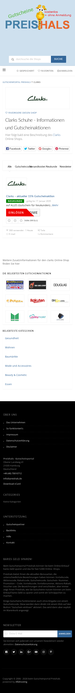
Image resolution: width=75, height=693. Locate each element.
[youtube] (36, 652)
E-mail (12, 234)
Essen (8, 384)
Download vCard (12, 483)
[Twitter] (14, 652)
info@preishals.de (12, 478)
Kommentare (46, 234)
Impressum (12, 434)
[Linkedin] (21, 652)
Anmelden (65, 70)
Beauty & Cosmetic (16, 375)
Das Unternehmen (15, 422)
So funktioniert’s (14, 428)
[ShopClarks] (37, 98)
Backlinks (11, 530)
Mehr (55, 205)
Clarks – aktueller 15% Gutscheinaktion (30, 196)
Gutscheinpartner (15, 524)
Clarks (56, 135)
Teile (42, 230)
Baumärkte (11, 356)
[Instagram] (43, 652)
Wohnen (10, 347)
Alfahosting (21, 681)
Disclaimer (11, 446)
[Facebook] (6, 652)
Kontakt (10, 542)
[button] (13, 148)
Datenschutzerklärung (17, 440)
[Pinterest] (51, 652)
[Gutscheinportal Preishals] (37, 16)
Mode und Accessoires (18, 365)
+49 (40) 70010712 (12, 473)
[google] (29, 652)
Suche (58, 59)
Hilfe (8, 536)
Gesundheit (12, 338)
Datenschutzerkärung (26, 644)
